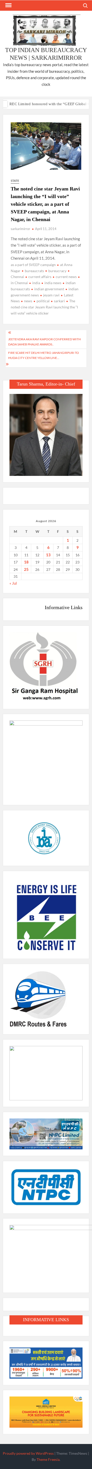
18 (26, 562)
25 (26, 569)
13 (48, 554)
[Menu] (8, 5)
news (28, 301)
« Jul (13, 583)
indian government (49, 289)
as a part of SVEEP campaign (33, 264)
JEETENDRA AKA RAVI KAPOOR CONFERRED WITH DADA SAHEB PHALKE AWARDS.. (44, 341)
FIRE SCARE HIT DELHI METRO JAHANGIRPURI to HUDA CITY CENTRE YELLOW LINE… (43, 355)
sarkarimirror (20, 229)
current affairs (39, 276)
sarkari (59, 301)
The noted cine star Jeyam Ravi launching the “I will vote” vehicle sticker (44, 307)
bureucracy (57, 271)
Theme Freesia (48, 1459)
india (36, 283)
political (43, 301)
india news (52, 283)
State (15, 181)
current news (66, 276)
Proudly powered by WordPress (28, 1453)
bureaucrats (34, 271)
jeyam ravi (51, 295)
